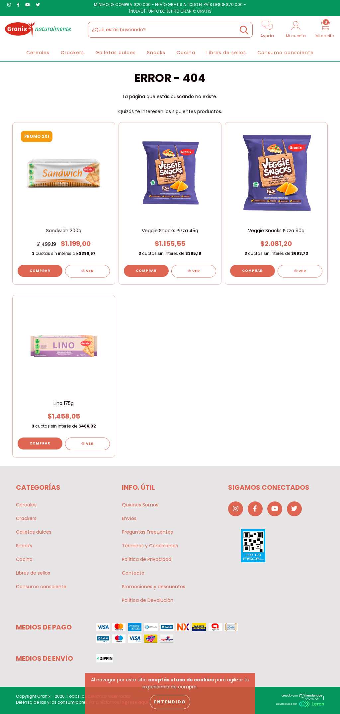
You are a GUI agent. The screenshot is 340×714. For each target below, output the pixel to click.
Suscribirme (215, 156)
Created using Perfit (216, 184)
